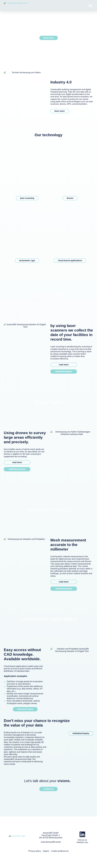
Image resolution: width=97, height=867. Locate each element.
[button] (90, 6)
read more (64, 365)
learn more (59, 111)
